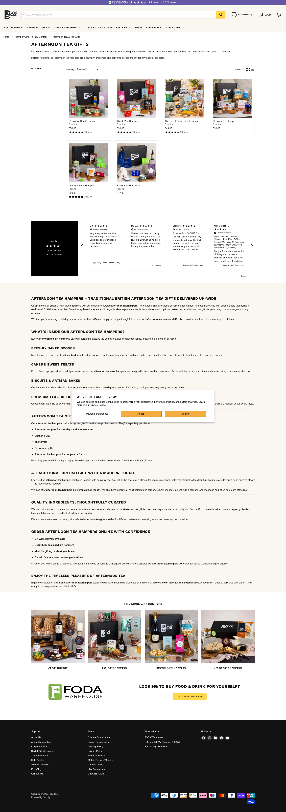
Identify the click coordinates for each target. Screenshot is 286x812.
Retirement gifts (44, 448)
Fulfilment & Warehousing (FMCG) (162, 742)
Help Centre (37, 760)
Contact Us (37, 773)
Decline (185, 413)
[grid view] (248, 69)
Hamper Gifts (22, 36)
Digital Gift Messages (42, 751)
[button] (88, 132)
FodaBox (73, 124)
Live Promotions (96, 769)
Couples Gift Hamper (224, 121)
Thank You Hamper (127, 121)
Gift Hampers (13, 27)
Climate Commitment (99, 737)
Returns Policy (95, 764)
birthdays (66, 429)
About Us (36, 737)
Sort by (70, 69)
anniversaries (85, 429)
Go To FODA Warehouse (190, 696)
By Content (41, 36)
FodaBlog (36, 769)
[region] (167, 246)
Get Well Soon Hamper (81, 185)
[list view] (252, 69)
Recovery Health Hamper (82, 121)
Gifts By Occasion (97, 27)
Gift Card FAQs (96, 773)
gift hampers (66, 544)
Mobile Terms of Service (100, 760)
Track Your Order (40, 755)
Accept (141, 413)
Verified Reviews (39, 764)
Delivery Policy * (96, 746)
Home (6, 36)
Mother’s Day (91, 319)
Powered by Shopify (40, 797)
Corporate (153, 27)
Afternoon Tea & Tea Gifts (66, 36)
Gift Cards (173, 27)
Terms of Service (96, 755)
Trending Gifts (37, 27)
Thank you (41, 441)
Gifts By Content (128, 27)
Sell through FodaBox (155, 746)
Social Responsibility (98, 742)
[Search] (220, 15)
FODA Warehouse (153, 737)
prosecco (193, 582)
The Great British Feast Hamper (182, 121)
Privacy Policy (95, 751)
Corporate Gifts (39, 746)
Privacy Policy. (98, 405)
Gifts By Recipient (66, 27)
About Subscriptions (41, 742)
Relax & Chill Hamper (128, 185)
